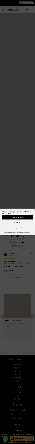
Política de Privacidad (23, 232)
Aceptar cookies (17, 217)
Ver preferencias (17, 228)
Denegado (17, 223)
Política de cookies (10, 232)
